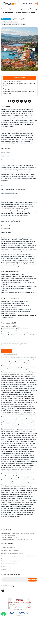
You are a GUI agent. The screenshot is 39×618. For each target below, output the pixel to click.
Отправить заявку (19, 78)
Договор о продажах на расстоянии (12, 553)
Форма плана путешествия (9, 564)
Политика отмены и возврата (10, 550)
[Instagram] (2, 590)
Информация (6, 530)
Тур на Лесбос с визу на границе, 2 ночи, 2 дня (23, 9)
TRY (24, 4)
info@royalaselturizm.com (16, 539)
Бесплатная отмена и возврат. (12, 81)
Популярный (6, 19)
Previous (5, 49)
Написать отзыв (6, 351)
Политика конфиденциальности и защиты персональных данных (19, 557)
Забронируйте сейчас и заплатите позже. (16, 89)
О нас (3, 567)
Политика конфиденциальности (11, 561)
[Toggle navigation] (36, 3)
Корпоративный (7, 543)
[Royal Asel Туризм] (6, 3)
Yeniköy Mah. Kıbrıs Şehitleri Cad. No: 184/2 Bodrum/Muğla (17, 534)
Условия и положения (8, 547)
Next (33, 49)
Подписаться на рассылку (10, 574)
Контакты (4, 569)
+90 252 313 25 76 (10, 537)
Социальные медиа (8, 586)
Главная (4, 9)
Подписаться (32, 579)
